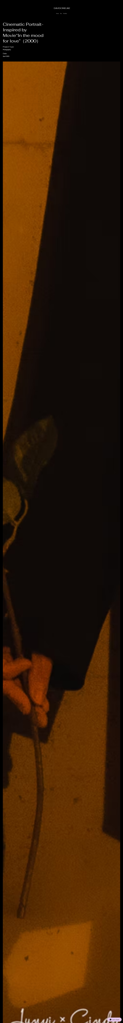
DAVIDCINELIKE (62, 8)
